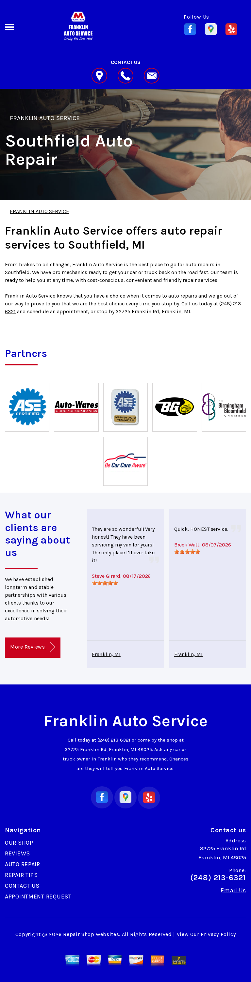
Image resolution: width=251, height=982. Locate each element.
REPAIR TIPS (21, 875)
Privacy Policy (218, 934)
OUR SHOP (19, 842)
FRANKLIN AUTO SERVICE (45, 118)
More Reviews (28, 647)
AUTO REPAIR (22, 864)
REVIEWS (17, 853)
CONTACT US (22, 885)
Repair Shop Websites (91, 934)
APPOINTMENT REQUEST (38, 896)
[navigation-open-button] (9, 26)
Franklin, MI (106, 654)
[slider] (105, 583)
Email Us (233, 890)
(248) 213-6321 (113, 740)
